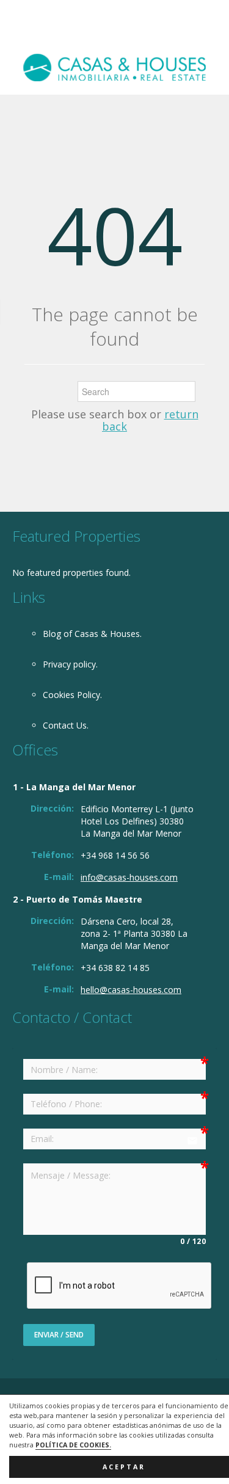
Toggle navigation (23, 29)
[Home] (114, 67)
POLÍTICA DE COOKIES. (73, 1445)
